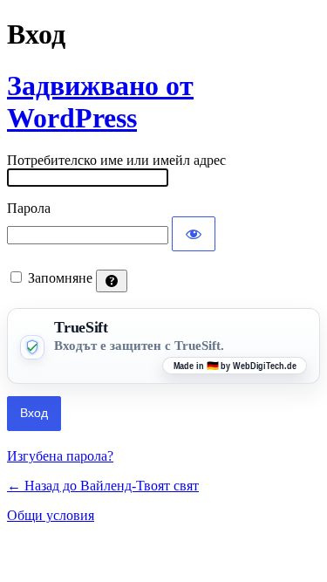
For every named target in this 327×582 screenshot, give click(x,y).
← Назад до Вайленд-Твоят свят (103, 485)
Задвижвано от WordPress (100, 102)
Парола (29, 208)
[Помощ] (111, 281)
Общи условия (50, 515)
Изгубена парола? (60, 455)
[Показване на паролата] (193, 233)
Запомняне (60, 277)
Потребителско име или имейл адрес (116, 160)
